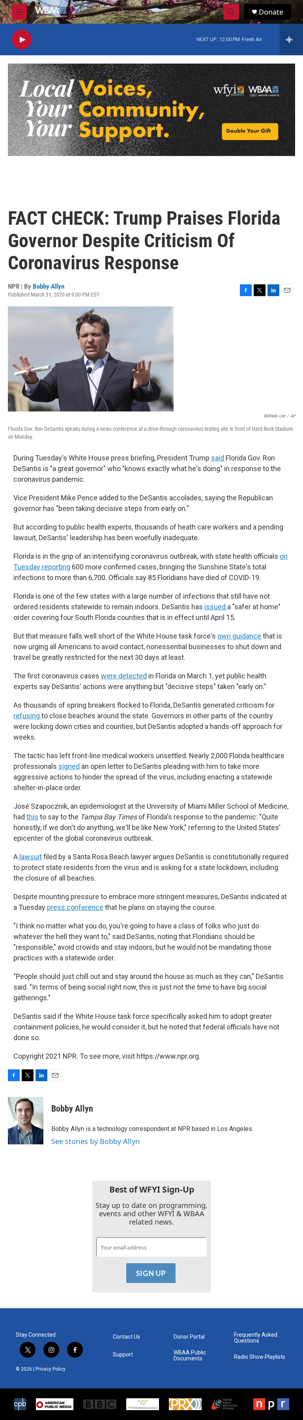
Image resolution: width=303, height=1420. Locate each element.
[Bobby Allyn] (25, 1120)
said (217, 458)
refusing (27, 716)
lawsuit (30, 857)
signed (69, 766)
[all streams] (291, 39)
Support (123, 1355)
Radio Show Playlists (259, 1357)
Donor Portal (189, 1337)
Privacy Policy (50, 1369)
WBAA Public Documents (190, 1356)
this (32, 817)
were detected (124, 676)
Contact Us (126, 1337)
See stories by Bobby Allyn (95, 1141)
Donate (271, 12)
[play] (21, 39)
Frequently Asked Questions (255, 1338)
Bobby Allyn (48, 286)
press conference (75, 907)
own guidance (239, 636)
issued (215, 607)
